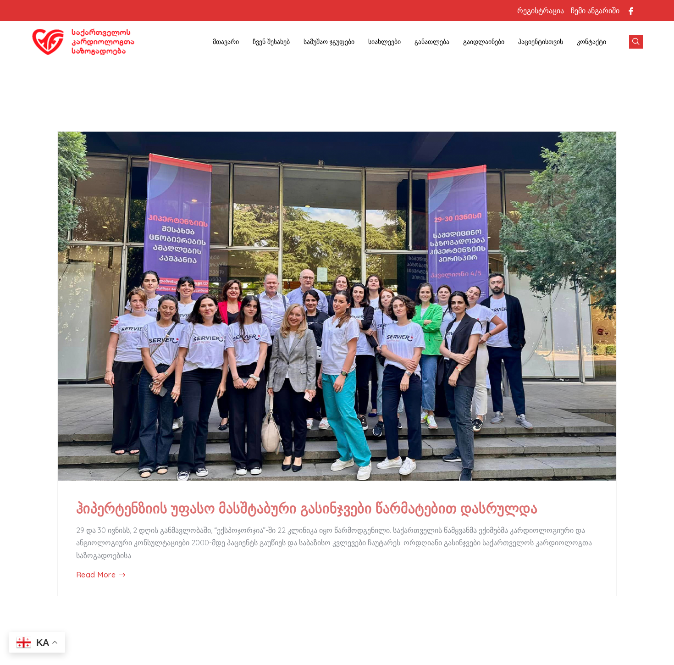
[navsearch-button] (636, 42)
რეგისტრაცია (540, 10)
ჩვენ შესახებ (271, 42)
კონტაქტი (591, 42)
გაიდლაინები (483, 42)
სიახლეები (384, 42)
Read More (96, 575)
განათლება (431, 42)
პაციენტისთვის (540, 42)
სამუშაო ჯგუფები (329, 42)
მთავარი (226, 42)
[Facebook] (631, 10)
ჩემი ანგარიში (595, 10)
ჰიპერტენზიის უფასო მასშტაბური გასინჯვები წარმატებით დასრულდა (306, 508)
